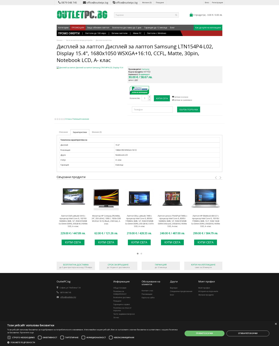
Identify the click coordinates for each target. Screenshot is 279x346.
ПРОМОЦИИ (77, 27)
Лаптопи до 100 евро (95, 33)
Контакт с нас (147, 290)
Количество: (135, 98)
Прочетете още (27, 332)
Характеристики (80, 132)
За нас (116, 317)
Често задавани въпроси (124, 314)
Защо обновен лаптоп (98, 27)
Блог (172, 27)
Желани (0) (146, 2)
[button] (92, 342)
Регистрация (217, 2)
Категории (63, 27)
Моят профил (204, 288)
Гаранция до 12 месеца (155, 27)
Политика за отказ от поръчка (122, 309)
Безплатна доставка (121, 297)
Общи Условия (119, 288)
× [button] (276, 324)
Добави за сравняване (183, 100)
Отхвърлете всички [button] (248, 333)
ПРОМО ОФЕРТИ (69, 33)
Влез (207, 2)
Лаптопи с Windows (156, 33)
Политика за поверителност (119, 292)
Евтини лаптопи (119, 33)
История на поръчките (208, 291)
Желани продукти (206, 295)
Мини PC (137, 33)
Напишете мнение (81, 119)
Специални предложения (181, 291)
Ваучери (173, 288)
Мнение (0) (96, 132)
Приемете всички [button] (204, 333)
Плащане (160, 2)
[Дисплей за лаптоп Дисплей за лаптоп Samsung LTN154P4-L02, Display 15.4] (90, 67)
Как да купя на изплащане (208, 27)
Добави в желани (181, 97)
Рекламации (147, 294)
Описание (63, 132)
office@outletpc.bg (97, 2)
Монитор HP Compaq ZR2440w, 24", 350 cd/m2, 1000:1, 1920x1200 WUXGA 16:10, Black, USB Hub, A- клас (106, 219)
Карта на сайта (148, 297)
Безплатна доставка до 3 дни (126, 27)
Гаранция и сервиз (121, 304)
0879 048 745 (69, 2)
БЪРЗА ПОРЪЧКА (188, 109)
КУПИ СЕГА (162, 98)
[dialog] (139, 333)
